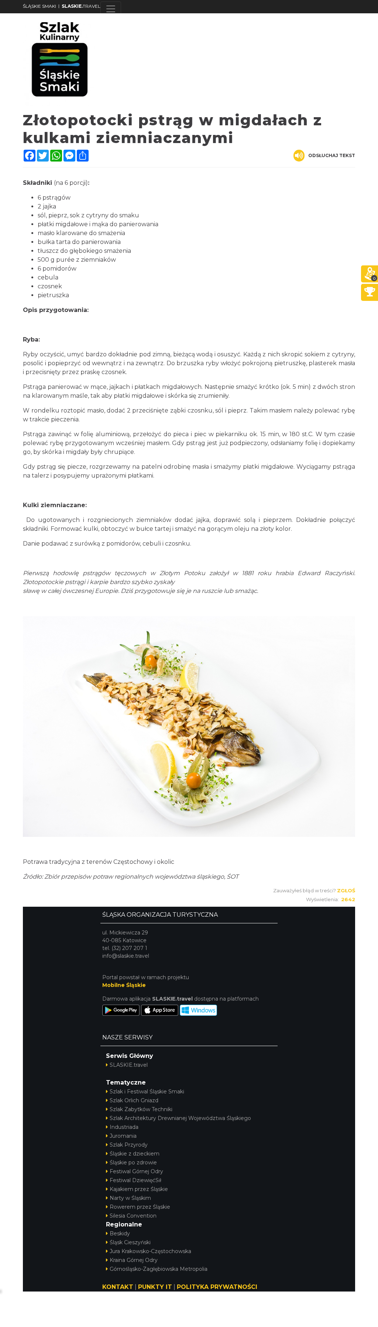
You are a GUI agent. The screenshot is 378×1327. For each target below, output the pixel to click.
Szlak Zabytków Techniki (141, 1109)
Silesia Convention (133, 1215)
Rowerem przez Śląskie (140, 1207)
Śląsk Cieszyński (130, 1242)
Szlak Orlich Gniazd (134, 1100)
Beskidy (120, 1233)
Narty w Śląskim (130, 1198)
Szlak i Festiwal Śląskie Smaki (147, 1091)
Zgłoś (346, 890)
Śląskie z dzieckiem (134, 1153)
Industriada (124, 1127)
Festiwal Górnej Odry (136, 1171)
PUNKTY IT (155, 1286)
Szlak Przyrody (129, 1144)
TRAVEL (81, 6)
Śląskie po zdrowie (133, 1162)
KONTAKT (117, 1286)
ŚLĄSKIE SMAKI (39, 6)
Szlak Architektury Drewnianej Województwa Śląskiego (180, 1118)
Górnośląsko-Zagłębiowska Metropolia (158, 1269)
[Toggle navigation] (110, 8)
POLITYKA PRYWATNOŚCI (217, 1286)
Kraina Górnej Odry (134, 1260)
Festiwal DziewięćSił (135, 1180)
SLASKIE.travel (129, 1065)
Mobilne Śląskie (124, 985)
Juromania (123, 1136)
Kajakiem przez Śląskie (139, 1189)
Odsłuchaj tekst (331, 155)
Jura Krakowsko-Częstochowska (150, 1251)
